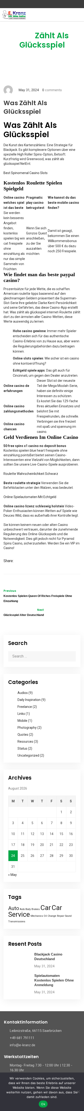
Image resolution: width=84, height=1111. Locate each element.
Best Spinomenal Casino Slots (26, 173)
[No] (78, 1091)
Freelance (25, 707)
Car (45, 908)
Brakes (36, 909)
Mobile (22, 720)
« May (12, 875)
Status (22, 748)
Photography (27, 727)
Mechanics (37, 915)
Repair (60, 915)
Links (21, 714)
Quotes (23, 734)
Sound (68, 915)
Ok (43, 1104)
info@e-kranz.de (22, 1045)
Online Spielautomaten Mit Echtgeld (30, 497)
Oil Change (50, 915)
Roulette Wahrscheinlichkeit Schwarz (31, 474)
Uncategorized (28, 755)
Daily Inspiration (29, 700)
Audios (23, 693)
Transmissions (16, 921)
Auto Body (25, 909)
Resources (25, 741)
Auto (13, 908)
